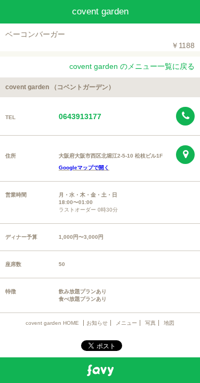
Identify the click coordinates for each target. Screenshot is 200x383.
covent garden (100, 11)
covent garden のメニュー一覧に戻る (132, 66)
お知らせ (97, 323)
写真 (150, 323)
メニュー (126, 323)
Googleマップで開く (84, 167)
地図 (169, 323)
